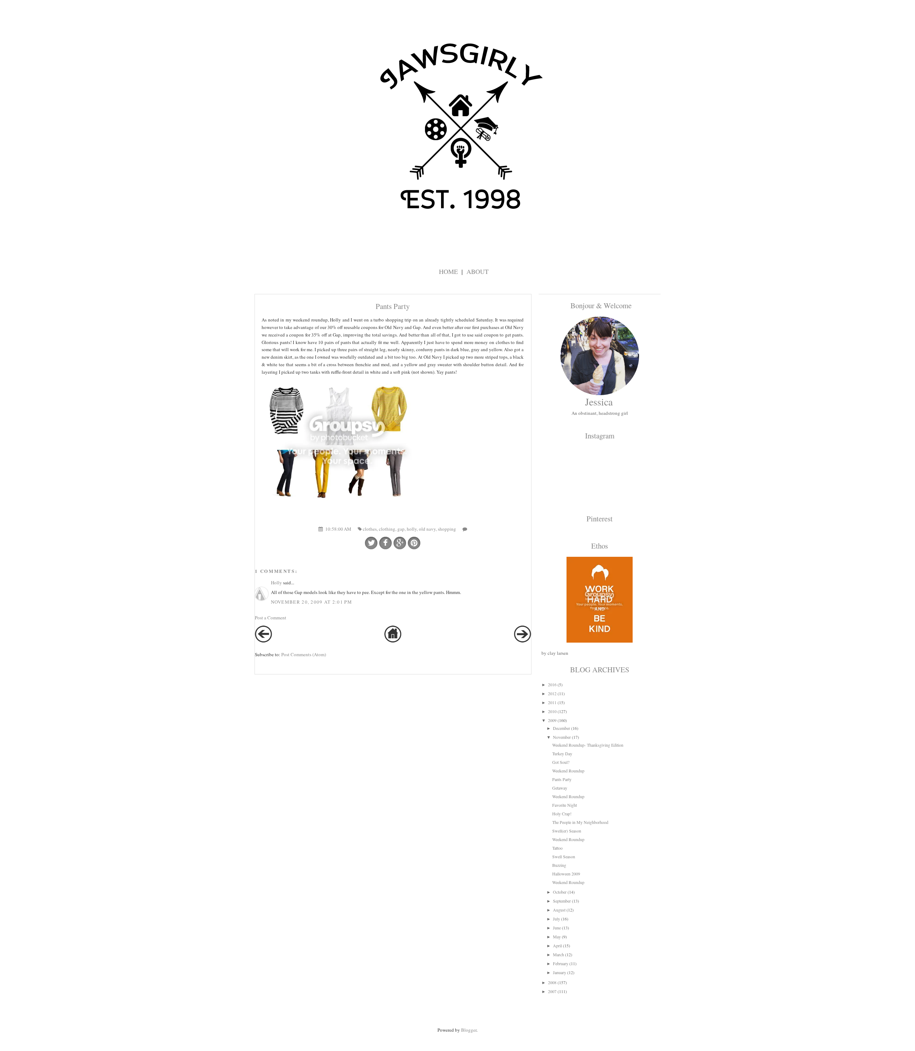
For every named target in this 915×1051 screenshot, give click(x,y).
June (557, 927)
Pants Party (562, 779)
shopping (447, 529)
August (559, 910)
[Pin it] (414, 543)
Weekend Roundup (568, 770)
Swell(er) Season (566, 831)
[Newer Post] (263, 641)
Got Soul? (560, 762)
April (557, 945)
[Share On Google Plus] (400, 543)
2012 (552, 693)
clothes (370, 529)
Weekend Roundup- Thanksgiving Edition (587, 745)
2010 (552, 711)
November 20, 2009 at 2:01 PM (311, 602)
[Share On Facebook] (385, 543)
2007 (552, 991)
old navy (427, 529)
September (562, 901)
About (477, 271)
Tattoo (557, 848)
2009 (552, 720)
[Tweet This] (371, 543)
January (559, 972)
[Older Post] (522, 641)
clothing (387, 529)
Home (448, 271)
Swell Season (563, 856)
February (560, 963)
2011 (552, 702)
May (557, 936)
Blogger (468, 1030)
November (562, 737)
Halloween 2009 (566, 873)
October (560, 892)
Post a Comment (270, 617)
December (561, 728)
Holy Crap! (562, 813)
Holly (276, 582)
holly (412, 529)
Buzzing (559, 865)
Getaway (559, 788)
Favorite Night (564, 805)
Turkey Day (562, 753)
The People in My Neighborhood (580, 822)
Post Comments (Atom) (303, 654)
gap (401, 529)
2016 (552, 684)
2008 (552, 982)
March (558, 954)
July (556, 919)
